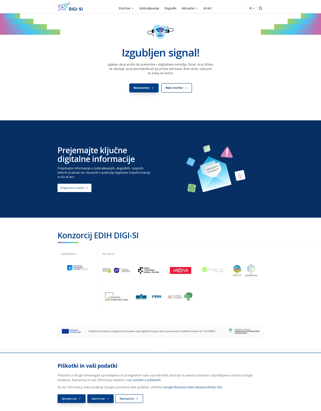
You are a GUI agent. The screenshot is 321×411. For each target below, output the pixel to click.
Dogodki (170, 8)
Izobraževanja (149, 8)
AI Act (208, 8)
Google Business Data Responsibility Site (192, 387)
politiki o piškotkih (147, 380)
